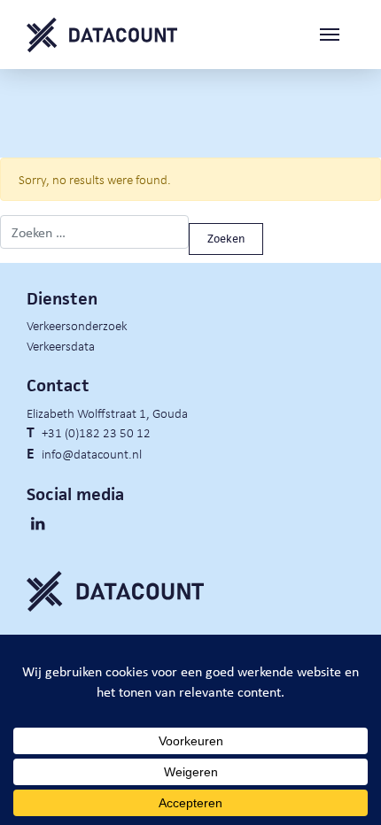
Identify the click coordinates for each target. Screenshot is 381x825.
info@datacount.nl (92, 453)
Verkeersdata (61, 345)
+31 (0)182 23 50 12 (96, 432)
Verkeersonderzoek (77, 325)
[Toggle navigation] (336, 35)
